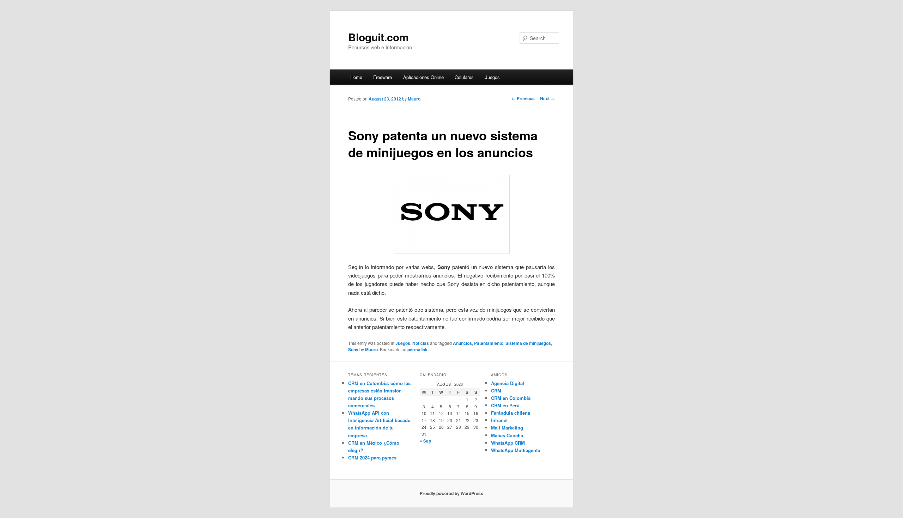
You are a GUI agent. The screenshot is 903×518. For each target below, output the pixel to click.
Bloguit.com (378, 36)
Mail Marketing (507, 427)
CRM (496, 390)
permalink (417, 349)
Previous (523, 98)
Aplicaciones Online (423, 77)
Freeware (382, 77)
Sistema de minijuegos (528, 343)
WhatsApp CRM (508, 442)
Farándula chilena (510, 412)
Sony (353, 349)
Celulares (464, 77)
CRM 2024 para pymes (372, 457)
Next (547, 98)
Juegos (492, 77)
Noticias (420, 343)
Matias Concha (507, 435)
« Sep (425, 441)
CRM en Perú (505, 405)
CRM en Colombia (511, 398)
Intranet (499, 420)
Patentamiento (488, 343)
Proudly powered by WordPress (451, 493)
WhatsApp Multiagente (515, 450)
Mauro (414, 99)
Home (356, 77)
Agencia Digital (507, 383)
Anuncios (462, 343)
